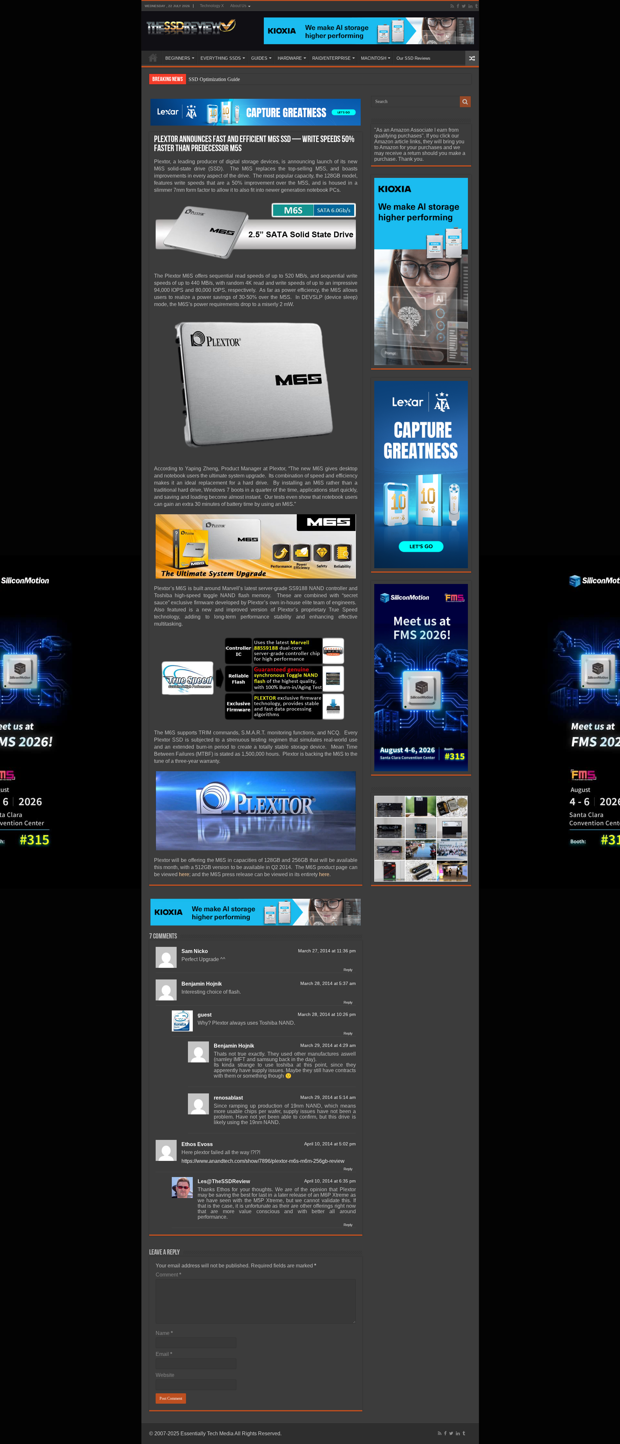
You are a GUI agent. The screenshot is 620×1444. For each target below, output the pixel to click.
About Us (238, 6)
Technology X (212, 6)
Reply (348, 970)
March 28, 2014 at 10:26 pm (327, 1014)
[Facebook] (458, 6)
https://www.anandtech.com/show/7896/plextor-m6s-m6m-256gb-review (263, 1161)
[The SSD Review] (191, 25)
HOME (153, 57)
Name (164, 1333)
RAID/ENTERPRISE (331, 58)
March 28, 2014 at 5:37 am (328, 983)
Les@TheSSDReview (224, 1181)
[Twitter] (464, 6)
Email (164, 1354)
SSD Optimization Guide (214, 79)
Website (165, 1375)
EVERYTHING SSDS (221, 58)
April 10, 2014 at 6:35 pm (330, 1181)
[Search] (465, 101)
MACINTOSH (373, 58)
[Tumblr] (476, 6)
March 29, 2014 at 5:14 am (328, 1097)
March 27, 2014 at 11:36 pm (327, 950)
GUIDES (259, 58)
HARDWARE (290, 58)
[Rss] (452, 6)
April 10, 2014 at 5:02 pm (330, 1144)
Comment (168, 1274)
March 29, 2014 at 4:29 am (328, 1045)
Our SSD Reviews (413, 58)
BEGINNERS (177, 58)
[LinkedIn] (470, 6)
